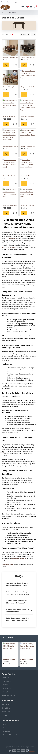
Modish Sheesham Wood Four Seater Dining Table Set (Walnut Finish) (28, 57)
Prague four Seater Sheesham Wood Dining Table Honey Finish (10, 116)
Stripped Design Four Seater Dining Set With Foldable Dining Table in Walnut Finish (10, 146)
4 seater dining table (9, 247)
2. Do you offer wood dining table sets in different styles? (19, 593)
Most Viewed (7, 638)
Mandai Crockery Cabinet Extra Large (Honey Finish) (27, 659)
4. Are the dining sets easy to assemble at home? (19, 610)
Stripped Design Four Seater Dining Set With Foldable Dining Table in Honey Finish (28, 116)
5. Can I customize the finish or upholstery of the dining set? (19, 619)
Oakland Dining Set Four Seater (10, 87)
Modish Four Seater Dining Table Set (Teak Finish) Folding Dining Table (10, 57)
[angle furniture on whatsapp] (32, 751)
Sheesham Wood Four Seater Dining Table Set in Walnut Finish (28, 205)
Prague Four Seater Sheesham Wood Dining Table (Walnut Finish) (28, 87)
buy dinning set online (18, 558)
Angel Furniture (7, 564)
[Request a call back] (2, 455)
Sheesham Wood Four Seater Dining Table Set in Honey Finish (10, 205)
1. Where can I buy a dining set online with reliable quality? (19, 584)
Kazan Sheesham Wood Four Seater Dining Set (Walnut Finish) (10, 176)
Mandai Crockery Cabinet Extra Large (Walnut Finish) (10, 659)
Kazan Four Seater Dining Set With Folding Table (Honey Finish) (28, 146)
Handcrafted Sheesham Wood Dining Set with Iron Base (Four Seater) (28, 176)
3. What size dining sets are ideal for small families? (19, 602)
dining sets (11, 238)
